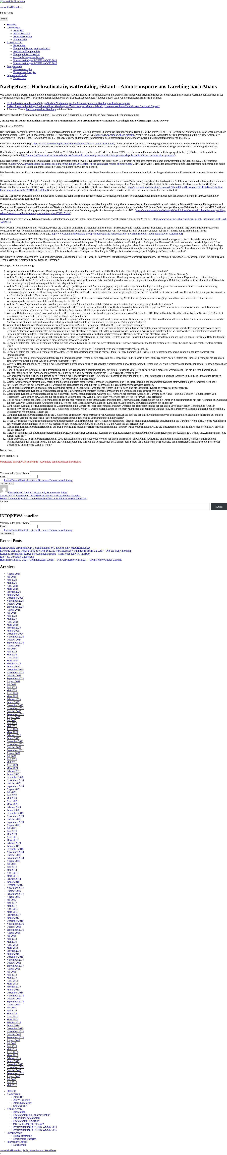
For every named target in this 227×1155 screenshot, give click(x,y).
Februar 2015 (14, 986)
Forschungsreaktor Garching (41, 109)
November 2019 (15, 816)
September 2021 (15, 750)
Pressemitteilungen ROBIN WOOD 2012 (35, 63)
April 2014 (12, 1016)
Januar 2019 (13, 846)
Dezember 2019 (15, 813)
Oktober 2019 (14, 819)
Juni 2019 (12, 831)
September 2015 (15, 965)
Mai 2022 (12, 726)
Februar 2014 (14, 1022)
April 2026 (12, 585)
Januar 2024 (13, 666)
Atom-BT (18, 30)
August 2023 (13, 681)
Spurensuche (20, 39)
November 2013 (15, 1031)
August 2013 (13, 1040)
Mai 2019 (12, 834)
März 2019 (12, 840)
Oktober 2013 (14, 1034)
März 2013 (12, 1055)
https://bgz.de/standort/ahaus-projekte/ (115, 134)
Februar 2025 (14, 627)
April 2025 (12, 621)
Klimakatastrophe (22, 69)
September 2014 (15, 1001)
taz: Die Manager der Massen (28, 57)
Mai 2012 (12, 1085)
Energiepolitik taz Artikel (26, 54)
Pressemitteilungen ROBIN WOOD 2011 (35, 60)
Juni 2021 (12, 759)
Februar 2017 (14, 914)
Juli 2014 (11, 1007)
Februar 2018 (14, 878)
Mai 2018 (12, 869)
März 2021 (12, 768)
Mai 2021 (12, 762)
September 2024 (15, 642)
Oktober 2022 (14, 711)
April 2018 (12, 872)
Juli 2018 (11, 864)
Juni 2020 (12, 795)
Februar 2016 (14, 950)
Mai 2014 (12, 1013)
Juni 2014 (12, 1010)
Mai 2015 (12, 977)
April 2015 (12, 980)
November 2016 (15, 923)
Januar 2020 (13, 810)
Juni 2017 (12, 902)
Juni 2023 (12, 687)
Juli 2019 (11, 828)
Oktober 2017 (14, 890)
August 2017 (13, 896)
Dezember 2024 (15, 633)
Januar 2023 (13, 702)
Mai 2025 (12, 618)
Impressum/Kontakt (17, 75)
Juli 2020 (11, 792)
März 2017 (12, 911)
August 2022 (13, 717)
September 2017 (15, 893)
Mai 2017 (12, 905)
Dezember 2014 (15, 992)
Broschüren (19, 45)
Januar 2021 (13, 774)
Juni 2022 (12, 723)
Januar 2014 (13, 1025)
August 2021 (13, 753)
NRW (64, 492)
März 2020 (12, 804)
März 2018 (12, 875)
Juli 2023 (11, 684)
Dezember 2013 (15, 1028)
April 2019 (12, 837)
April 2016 (12, 944)
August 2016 (13, 932)
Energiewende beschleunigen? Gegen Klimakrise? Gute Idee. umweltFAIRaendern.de (45, 547)
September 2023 (15, 678)
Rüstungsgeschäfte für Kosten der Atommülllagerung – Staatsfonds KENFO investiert (45, 553)
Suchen (4, 501)
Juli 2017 (11, 899)
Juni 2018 (12, 867)
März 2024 (12, 660)
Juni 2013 (12, 1046)
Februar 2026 (14, 591)
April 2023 (12, 693)
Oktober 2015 (14, 962)
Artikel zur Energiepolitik (26, 51)
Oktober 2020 (14, 783)
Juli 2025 (11, 612)
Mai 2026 (12, 582)
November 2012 (15, 1067)
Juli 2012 (11, 1079)
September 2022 (15, 714)
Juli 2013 (11, 1043)
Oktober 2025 (14, 603)
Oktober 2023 (14, 675)
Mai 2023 (12, 690)
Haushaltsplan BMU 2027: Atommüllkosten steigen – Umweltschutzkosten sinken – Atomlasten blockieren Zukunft (60, 559)
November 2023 (15, 672)
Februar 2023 (14, 699)
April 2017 (12, 908)
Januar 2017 (13, 917)
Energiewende (14, 66)
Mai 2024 (12, 654)
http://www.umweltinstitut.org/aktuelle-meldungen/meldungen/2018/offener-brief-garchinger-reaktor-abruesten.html (71, 163)
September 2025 (15, 606)
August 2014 (13, 1004)
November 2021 (15, 744)
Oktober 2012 (14, 1070)
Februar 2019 (14, 843)
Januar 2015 (13, 989)
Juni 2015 (12, 974)
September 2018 (15, 858)
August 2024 (13, 645)
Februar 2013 (14, 1058)
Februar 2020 (14, 807)
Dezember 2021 (15, 741)
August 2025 (13, 609)
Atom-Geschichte (22, 36)
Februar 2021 (14, 771)
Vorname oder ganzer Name (14, 473)
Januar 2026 (13, 594)
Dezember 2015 (15, 956)
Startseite (11, 24)
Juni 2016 (12, 938)
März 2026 (12, 588)
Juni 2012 (12, 1082)
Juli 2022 (11, 720)
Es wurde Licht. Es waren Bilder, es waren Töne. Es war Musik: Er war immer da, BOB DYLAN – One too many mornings (65, 550)
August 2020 (13, 789)
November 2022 (15, 708)
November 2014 (15, 995)
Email (3, 476)
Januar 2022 (13, 738)
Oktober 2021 (14, 747)
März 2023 (12, 696)
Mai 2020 (12, 798)
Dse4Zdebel (14, 492)
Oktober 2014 (14, 998)
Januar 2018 (13, 881)
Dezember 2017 (15, 884)
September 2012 (15, 1073)
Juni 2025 (12, 615)
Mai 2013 (12, 1049)
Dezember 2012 (15, 1064)
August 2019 (13, 825)
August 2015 (13, 968)
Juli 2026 (11, 576)
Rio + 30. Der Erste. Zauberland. (17, 556)
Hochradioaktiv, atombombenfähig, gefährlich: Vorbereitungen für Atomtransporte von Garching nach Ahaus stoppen (68, 103)
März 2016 (12, 947)
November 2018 (15, 852)
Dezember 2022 (15, 705)
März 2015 (12, 983)
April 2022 (12, 729)
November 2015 (15, 959)
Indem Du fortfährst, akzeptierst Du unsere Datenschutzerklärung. (38, 480)
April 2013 (12, 1052)
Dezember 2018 (15, 849)
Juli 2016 (11, 935)
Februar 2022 (14, 735)
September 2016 (15, 929)
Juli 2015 (11, 971)
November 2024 (15, 636)
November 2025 (15, 600)
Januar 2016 (13, 953)
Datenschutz (19, 78)
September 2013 (15, 1037)
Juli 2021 (11, 756)
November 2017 (15, 887)
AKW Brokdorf (21, 33)
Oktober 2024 (14, 639)
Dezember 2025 (15, 597)
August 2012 (13, 1076)
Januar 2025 (13, 630)
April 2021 (12, 765)
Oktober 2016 (14, 926)
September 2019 (15, 822)
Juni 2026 (12, 579)
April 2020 (12, 801)
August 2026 (13, 573)
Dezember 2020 (15, 777)
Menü (4, 18)
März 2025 (12, 624)
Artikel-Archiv (14, 42)
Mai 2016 (12, 941)
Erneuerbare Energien (24, 72)
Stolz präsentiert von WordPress (39, 1150)
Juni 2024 (12, 651)
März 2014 (12, 1019)
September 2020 (15, 786)
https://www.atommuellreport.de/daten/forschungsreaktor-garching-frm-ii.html (73, 143)
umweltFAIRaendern (11, 7)
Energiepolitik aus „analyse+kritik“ (31, 48)
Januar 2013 (13, 1061)
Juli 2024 (11, 648)
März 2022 (12, 732)
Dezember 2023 (15, 669)
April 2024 (12, 657)
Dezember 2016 (15, 920)
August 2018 (13, 861)
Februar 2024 (14, 663)
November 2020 (15, 780)
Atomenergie (13, 27)
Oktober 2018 (14, 855)
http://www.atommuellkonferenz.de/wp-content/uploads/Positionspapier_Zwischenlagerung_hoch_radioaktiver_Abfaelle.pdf (117, 233)
